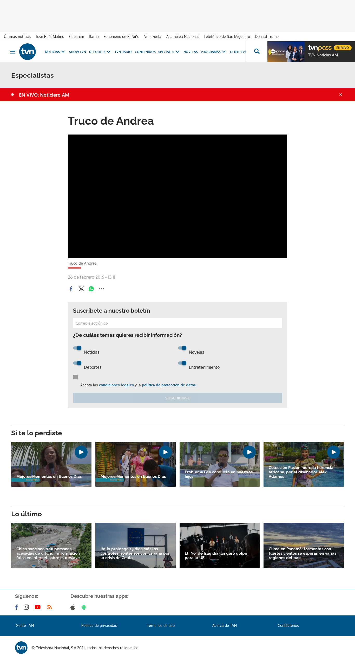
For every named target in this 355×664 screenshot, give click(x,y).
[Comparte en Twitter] (81, 289)
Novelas (190, 52)
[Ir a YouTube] (39, 607)
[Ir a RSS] (51, 607)
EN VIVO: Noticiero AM (44, 95)
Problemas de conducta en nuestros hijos (219, 474)
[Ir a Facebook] (17, 607)
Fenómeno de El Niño (121, 36)
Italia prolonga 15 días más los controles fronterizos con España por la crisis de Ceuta (135, 553)
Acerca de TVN (224, 625)
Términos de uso (161, 625)
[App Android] (85, 607)
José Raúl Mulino (50, 36)
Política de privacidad (99, 625)
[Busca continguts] (256, 51)
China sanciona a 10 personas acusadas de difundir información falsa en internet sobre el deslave (48, 553)
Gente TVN (238, 52)
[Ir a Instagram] (27, 607)
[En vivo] (312, 45)
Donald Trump (267, 36)
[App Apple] (73, 607)
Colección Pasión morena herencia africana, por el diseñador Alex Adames (301, 472)
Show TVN (77, 52)
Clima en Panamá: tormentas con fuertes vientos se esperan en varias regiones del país (302, 553)
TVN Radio (123, 52)
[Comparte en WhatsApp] (91, 289)
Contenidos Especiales (154, 52)
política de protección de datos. (169, 385)
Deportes (97, 52)
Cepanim (76, 36)
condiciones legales (116, 385)
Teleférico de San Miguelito (227, 36)
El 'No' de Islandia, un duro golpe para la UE (216, 555)
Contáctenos (288, 625)
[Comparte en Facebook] (71, 289)
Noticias (52, 52)
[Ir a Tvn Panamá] (27, 51)
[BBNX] (21, 647)
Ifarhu (94, 36)
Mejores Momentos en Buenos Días (49, 476)
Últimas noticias (17, 36)
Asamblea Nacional (182, 36)
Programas (211, 52)
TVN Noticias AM (323, 55)
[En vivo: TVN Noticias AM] (285, 51)
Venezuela (152, 36)
